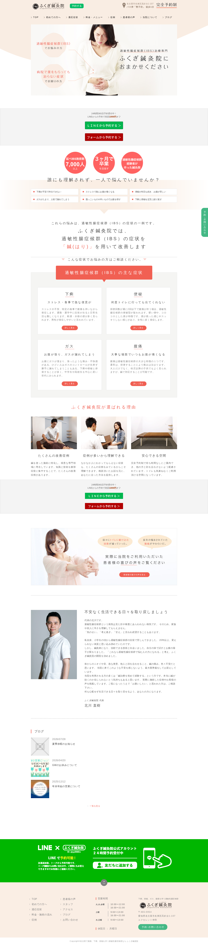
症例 (112, 17)
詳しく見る (70, 328)
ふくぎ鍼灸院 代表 (94, 700)
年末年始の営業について (66, 786)
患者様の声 (129, 17)
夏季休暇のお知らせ (63, 744)
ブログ (168, 17)
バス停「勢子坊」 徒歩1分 (140, 7)
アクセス (68, 909)
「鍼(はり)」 (78, 246)
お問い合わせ (70, 919)
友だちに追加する (115, 865)
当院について (150, 17)
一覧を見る (95, 806)
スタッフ (68, 904)
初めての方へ (53, 17)
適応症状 (73, 17)
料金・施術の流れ (42, 914)
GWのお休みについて (64, 765)
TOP (36, 17)
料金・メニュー (94, 17)
